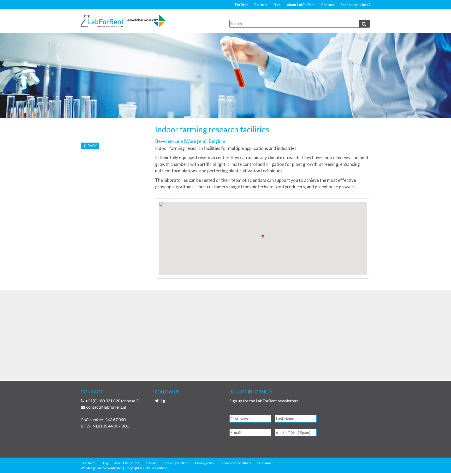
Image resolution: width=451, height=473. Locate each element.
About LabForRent (301, 5)
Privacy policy (204, 463)
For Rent (241, 5)
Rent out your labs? (355, 5)
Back (92, 146)
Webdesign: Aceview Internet (101, 468)
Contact (327, 5)
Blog (277, 5)
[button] (263, 236)
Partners (261, 5)
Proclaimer (265, 463)
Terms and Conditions (235, 463)
